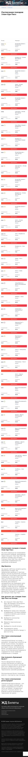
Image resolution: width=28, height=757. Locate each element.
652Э (2, 521)
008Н (2, 125)
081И (2, 166)
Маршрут (16, 46)
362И (2, 401)
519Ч (2, 374)
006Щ (2, 98)
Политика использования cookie (8, 710)
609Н (2, 349)
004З (2, 71)
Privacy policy (4, 711)
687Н (2, 309)
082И (2, 152)
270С (2, 258)
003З (2, 84)
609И (2, 362)
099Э (2, 193)
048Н (2, 233)
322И (2, 428)
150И (2, 508)
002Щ (2, 43)
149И (2, 455)
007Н (2, 138)
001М (2, 57)
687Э (2, 322)
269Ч (2, 270)
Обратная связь (4, 714)
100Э (2, 179)
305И (2, 494)
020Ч (2, 296)
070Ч (2, 206)
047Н (2, 246)
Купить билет (14, 54)
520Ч (2, 387)
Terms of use (3, 713)
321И (2, 442)
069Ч (2, 220)
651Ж (2, 534)
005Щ (2, 111)
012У (2, 469)
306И (2, 481)
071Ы (2, 283)
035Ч (2, 336)
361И (2, 414)
